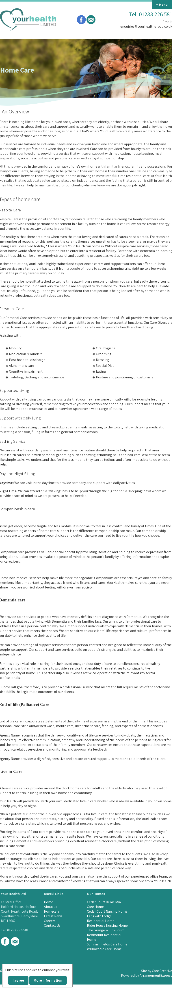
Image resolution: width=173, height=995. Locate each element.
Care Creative (162, 970)
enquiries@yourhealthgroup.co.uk (146, 26)
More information (48, 980)
